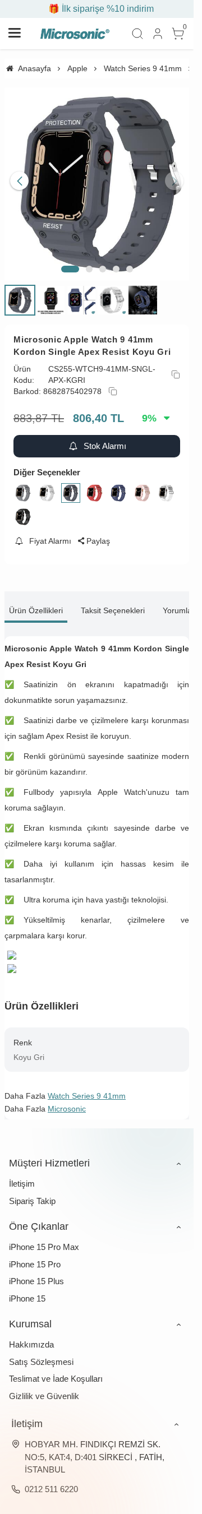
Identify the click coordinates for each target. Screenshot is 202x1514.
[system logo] (74, 33)
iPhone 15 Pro (35, 1256)
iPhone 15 (27, 1290)
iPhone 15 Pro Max (44, 1238)
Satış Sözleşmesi (41, 1353)
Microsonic (67, 1100)
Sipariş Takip (32, 1192)
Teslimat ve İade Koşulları (56, 1370)
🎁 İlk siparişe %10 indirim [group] (97, 8)
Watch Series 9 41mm (87, 1087)
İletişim (22, 1175)
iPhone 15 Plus (36, 1272)
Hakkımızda (31, 1336)
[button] (70, 260)
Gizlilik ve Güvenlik (44, 1387)
